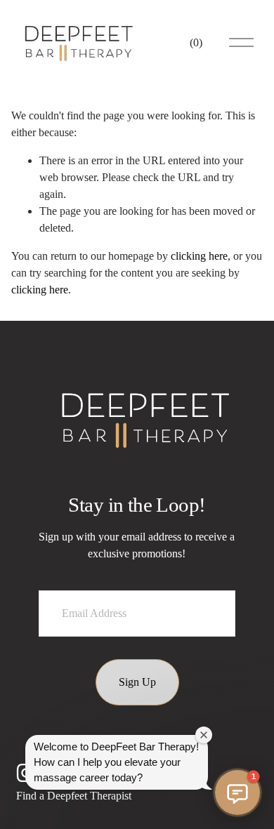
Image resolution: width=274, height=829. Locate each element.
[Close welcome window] (203, 735)
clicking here (199, 256)
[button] (237, 792)
